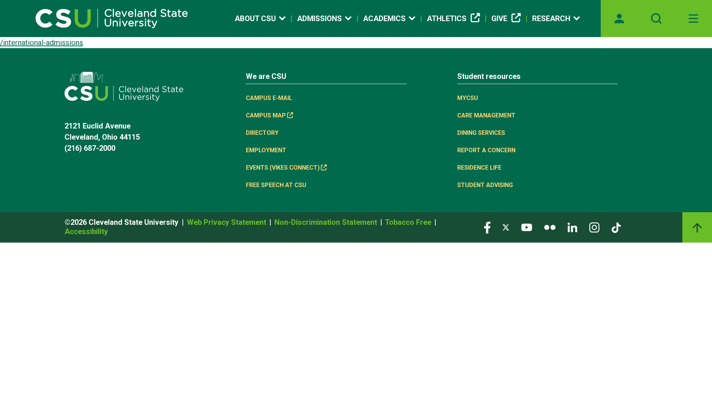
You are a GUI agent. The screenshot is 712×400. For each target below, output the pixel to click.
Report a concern (486, 150)
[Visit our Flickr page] (550, 226)
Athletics (447, 18)
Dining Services (481, 132)
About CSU (255, 18)
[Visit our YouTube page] (526, 226)
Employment (266, 150)
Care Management (486, 115)
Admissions (319, 18)
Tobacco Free (409, 222)
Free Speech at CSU (276, 185)
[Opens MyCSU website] (619, 18)
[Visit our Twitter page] (505, 226)
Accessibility (86, 231)
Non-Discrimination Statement (326, 222)
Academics (384, 18)
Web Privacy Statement (227, 222)
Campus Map (266, 115)
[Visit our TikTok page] (616, 226)
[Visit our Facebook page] (487, 226)
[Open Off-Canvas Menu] (693, 18)
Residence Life (479, 167)
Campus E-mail (269, 97)
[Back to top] (697, 227)
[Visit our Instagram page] (594, 226)
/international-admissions (41, 42)
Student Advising (485, 185)
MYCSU (467, 97)
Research (551, 18)
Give (499, 18)
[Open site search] (656, 18)
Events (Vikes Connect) (283, 167)
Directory (262, 132)
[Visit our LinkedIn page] (572, 226)
